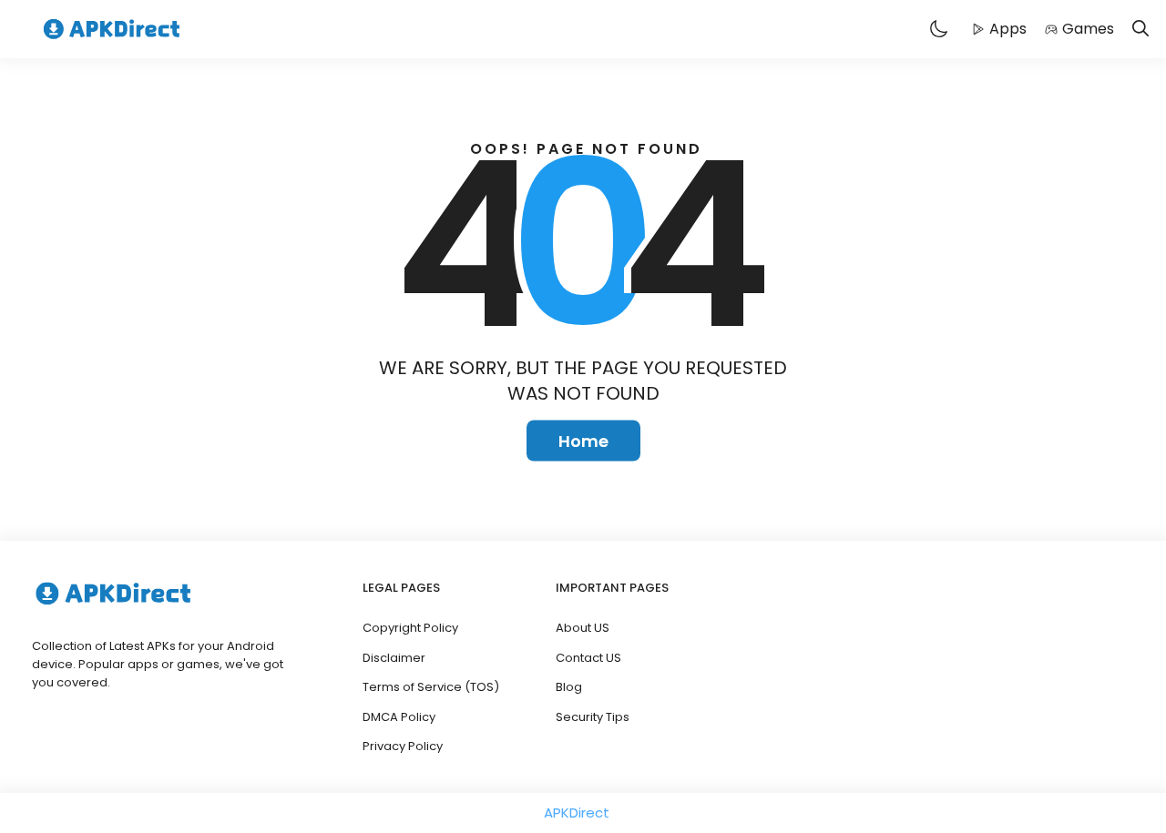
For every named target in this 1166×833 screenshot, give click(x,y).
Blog (569, 687)
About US (582, 627)
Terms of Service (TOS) (431, 687)
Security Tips (592, 717)
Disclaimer (394, 657)
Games (1088, 28)
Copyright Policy (410, 627)
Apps (1008, 28)
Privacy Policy (403, 746)
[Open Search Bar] (1140, 29)
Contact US (588, 657)
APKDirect (576, 812)
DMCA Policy (399, 717)
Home (583, 441)
